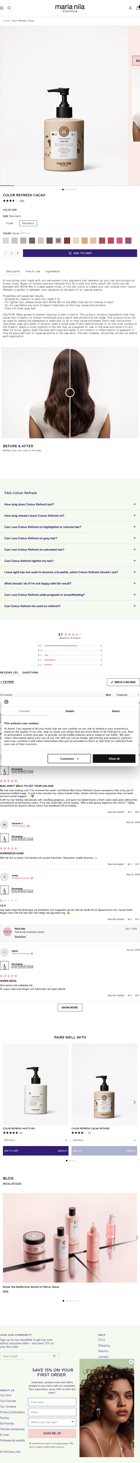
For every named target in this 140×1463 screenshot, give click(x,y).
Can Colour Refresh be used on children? (32, 606)
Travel (9, 223)
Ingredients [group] (53, 271)
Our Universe (8, 1407)
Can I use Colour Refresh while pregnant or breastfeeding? (44, 594)
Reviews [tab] (9, 673)
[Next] (137, 1238)
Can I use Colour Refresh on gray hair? (30, 538)
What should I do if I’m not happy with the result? (37, 583)
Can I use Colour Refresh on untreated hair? (34, 549)
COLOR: (16, 233)
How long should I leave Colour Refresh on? (34, 515)
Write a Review (127, 683)
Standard (28, 223)
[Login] (130, 7)
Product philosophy (12, 1412)
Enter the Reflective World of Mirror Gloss (31, 1286)
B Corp (4, 1435)
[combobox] (51, 1422)
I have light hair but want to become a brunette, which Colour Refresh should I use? (61, 572)
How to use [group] (33, 271)
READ (6, 1291)
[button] (13, 200)
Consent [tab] (24, 711)
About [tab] (116, 711)
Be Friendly (7, 1424)
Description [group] (13, 271)
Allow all (114, 758)
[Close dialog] (131, 1361)
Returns (103, 1351)
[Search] (9, 8)
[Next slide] (134, 1102)
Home (6, 21)
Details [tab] (70, 711)
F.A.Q (101, 1340)
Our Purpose (8, 1401)
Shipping (104, 1346)
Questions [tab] (30, 673)
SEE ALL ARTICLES (12, 1183)
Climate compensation (14, 1429)
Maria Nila (14, 1452)
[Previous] (3, 1238)
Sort (109, 694)
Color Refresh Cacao (24, 195)
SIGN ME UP (52, 1433)
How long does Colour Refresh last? (29, 504)
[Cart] (138, 8)
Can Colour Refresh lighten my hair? (29, 560)
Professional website (13, 1440)
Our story (5, 1395)
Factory (4, 1418)
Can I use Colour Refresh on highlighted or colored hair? (42, 527)
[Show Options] (73, 1422)
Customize (67, 758)
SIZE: (12, 216)
